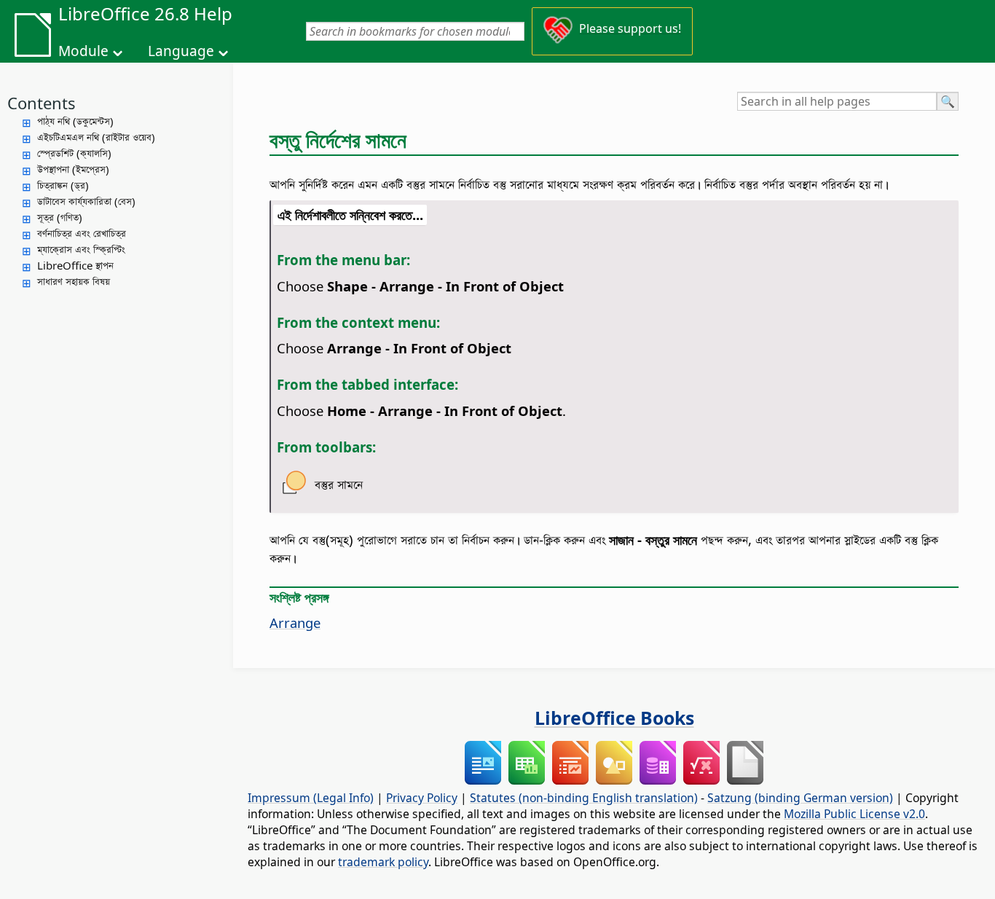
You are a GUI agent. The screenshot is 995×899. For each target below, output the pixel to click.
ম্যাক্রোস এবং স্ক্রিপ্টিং (81, 249)
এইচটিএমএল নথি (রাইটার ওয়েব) (96, 137)
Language (181, 51)
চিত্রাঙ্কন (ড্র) (63, 185)
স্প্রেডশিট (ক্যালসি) (74, 153)
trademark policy (383, 862)
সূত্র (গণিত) (59, 217)
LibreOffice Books (614, 717)
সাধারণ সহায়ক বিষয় (73, 281)
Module (83, 51)
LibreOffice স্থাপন (75, 265)
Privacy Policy (421, 798)
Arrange (295, 622)
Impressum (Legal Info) (311, 798)
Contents (41, 103)
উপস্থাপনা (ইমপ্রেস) (73, 169)
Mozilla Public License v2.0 (854, 814)
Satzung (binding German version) (800, 798)
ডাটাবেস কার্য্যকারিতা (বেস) (86, 201)
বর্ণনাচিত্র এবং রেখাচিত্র (81, 233)
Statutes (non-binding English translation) (584, 798)
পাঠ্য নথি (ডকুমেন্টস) (75, 121)
